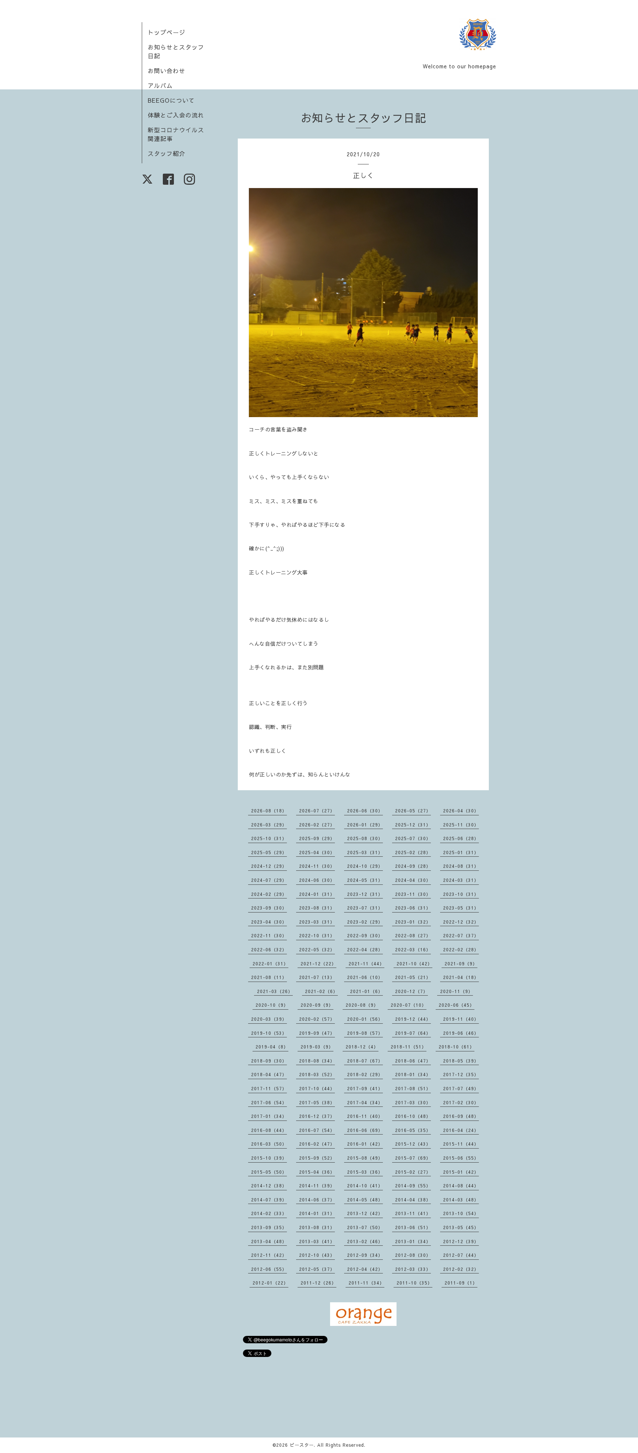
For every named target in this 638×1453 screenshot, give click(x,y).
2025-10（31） (269, 838)
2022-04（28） (365, 949)
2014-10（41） (365, 1185)
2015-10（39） (269, 1158)
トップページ (166, 32)
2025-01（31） (461, 852)
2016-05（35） (413, 1130)
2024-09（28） (413, 866)
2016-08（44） (269, 1130)
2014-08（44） (461, 1185)
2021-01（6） (366, 991)
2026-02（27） (317, 825)
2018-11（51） (408, 1047)
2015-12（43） (413, 1144)
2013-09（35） (269, 1227)
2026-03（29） (269, 825)
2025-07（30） (413, 838)
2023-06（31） (413, 908)
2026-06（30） (365, 811)
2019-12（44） (413, 1019)
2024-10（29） (365, 866)
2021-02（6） (321, 991)
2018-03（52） (317, 1074)
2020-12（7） (411, 991)
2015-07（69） (413, 1158)
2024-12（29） (269, 866)
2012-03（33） (413, 1269)
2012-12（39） (461, 1241)
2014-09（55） (413, 1185)
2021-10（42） (414, 963)
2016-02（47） (317, 1144)
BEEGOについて (171, 100)
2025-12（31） (413, 825)
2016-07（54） (317, 1130)
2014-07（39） (269, 1200)
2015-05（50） (269, 1172)
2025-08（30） (365, 838)
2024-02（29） (269, 894)
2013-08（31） (317, 1227)
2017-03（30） (413, 1102)
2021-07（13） (317, 977)
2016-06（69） (365, 1130)
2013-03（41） (317, 1241)
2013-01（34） (413, 1241)
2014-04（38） (413, 1200)
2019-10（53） (269, 1033)
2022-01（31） (270, 963)
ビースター (302, 1445)
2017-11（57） (269, 1088)
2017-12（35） (461, 1074)
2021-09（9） (461, 963)
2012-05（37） (317, 1269)
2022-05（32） (317, 949)
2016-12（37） (317, 1116)
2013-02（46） (365, 1241)
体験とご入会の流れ (176, 115)
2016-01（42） (365, 1144)
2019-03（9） (317, 1047)
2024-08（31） (461, 866)
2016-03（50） (269, 1144)
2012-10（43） (317, 1255)
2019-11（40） (461, 1019)
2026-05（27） (413, 811)
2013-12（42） (365, 1213)
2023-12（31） (365, 894)
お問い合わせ (166, 70)
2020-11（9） (456, 991)
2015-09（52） (317, 1158)
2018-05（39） (461, 1061)
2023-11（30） (413, 894)
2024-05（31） (365, 880)
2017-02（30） (461, 1102)
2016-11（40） (365, 1116)
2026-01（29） (365, 825)
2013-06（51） (413, 1227)
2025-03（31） (365, 852)
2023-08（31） (317, 908)
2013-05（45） (461, 1227)
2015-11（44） (461, 1144)
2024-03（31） (461, 880)
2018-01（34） (413, 1074)
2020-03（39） (269, 1019)
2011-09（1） (461, 1283)
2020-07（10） (408, 1005)
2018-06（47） (413, 1061)
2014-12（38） (269, 1185)
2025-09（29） (317, 838)
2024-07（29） (269, 880)
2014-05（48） (365, 1200)
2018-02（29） (365, 1074)
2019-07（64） (413, 1033)
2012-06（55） (269, 1269)
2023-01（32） (413, 922)
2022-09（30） (365, 935)
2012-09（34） (365, 1255)
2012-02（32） (461, 1269)
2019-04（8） (271, 1047)
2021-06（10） (365, 977)
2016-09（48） (461, 1116)
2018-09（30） (269, 1061)
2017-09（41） (365, 1088)
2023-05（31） (461, 908)
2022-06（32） (269, 949)
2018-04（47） (269, 1074)
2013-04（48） (269, 1241)
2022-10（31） (317, 935)
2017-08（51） (413, 1088)
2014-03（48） (461, 1200)
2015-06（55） (461, 1158)
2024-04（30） (413, 880)
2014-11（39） (317, 1185)
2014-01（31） (317, 1213)
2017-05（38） (317, 1102)
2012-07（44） (461, 1255)
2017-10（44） (317, 1088)
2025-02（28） (413, 852)
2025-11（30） (461, 825)
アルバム (160, 85)
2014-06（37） (317, 1200)
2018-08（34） (317, 1061)
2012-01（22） (270, 1283)
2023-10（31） (461, 894)
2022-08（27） (413, 935)
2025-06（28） (461, 838)
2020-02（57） (317, 1019)
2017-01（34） (269, 1116)
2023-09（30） (269, 908)
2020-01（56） (365, 1019)
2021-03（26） (275, 991)
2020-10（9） (271, 1005)
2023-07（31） (365, 908)
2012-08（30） (413, 1255)
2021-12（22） (318, 963)
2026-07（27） (317, 811)
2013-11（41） (413, 1213)
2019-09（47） (317, 1033)
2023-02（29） (365, 922)
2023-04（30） (269, 922)
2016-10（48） (413, 1116)
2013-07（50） (365, 1227)
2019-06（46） (461, 1033)
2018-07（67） (365, 1061)
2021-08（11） (269, 977)
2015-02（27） (413, 1172)
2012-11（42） (269, 1255)
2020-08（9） (362, 1005)
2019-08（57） (365, 1033)
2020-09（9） (317, 1005)
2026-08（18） (269, 811)
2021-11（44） (366, 963)
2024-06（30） (317, 880)
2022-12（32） (461, 922)
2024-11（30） (317, 866)
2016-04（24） (461, 1130)
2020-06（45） (456, 1005)
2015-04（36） (317, 1172)
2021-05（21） (413, 977)
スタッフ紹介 (166, 153)
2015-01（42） (461, 1172)
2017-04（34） (365, 1102)
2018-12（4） (362, 1047)
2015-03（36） (365, 1172)
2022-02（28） (461, 949)
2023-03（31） (317, 922)
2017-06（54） (269, 1102)
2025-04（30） (317, 852)
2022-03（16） (413, 949)
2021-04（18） (461, 977)
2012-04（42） (365, 1269)
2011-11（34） (366, 1283)
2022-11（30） (269, 935)
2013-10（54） (461, 1213)
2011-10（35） (414, 1283)
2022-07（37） (461, 935)
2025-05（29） (269, 852)
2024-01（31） (317, 894)
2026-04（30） (461, 811)
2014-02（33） (269, 1213)
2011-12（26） (318, 1283)
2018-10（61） (456, 1047)
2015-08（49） (365, 1158)
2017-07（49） (461, 1088)
